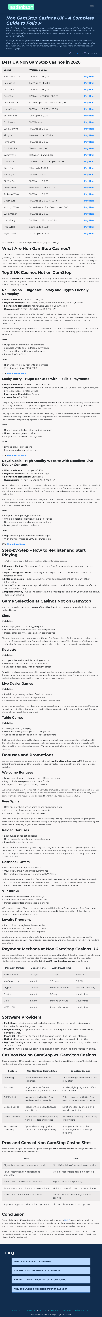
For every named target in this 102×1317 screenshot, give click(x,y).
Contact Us (30, 1310)
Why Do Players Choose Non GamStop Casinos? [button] (40, 1289)
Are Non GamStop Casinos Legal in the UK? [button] (37, 1270)
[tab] (51, 1261)
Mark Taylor (76, 53)
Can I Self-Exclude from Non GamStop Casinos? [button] (40, 1280)
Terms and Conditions (60, 1310)
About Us (16, 1310)
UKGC (67, 1220)
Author (42, 1310)
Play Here (89, 76)
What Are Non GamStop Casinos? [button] (32, 1261)
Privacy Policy (81, 1310)
